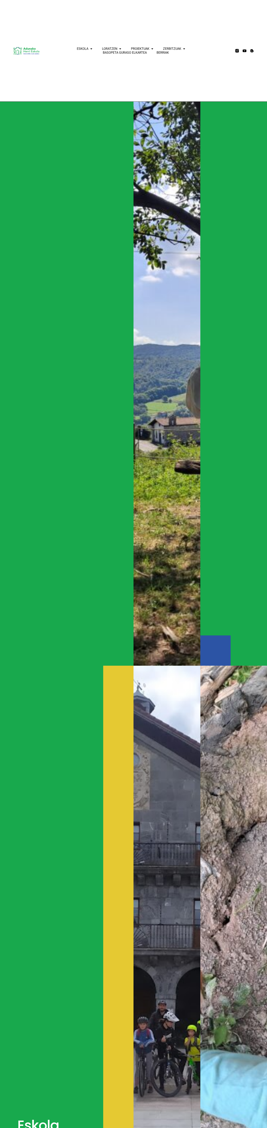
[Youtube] (244, 50)
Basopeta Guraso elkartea (125, 52)
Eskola (82, 49)
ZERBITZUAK (172, 49)
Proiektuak (140, 49)
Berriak (163, 52)
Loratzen (109, 49)
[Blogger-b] (252, 50)
